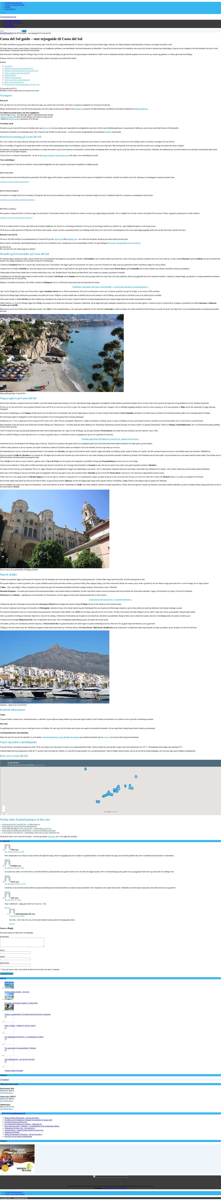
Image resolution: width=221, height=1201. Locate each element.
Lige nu (3, 978)
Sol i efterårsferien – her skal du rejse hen (20, 1059)
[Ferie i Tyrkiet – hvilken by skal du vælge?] (9, 1022)
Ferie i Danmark (10, 27)
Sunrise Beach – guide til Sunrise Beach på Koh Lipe (24, 1130)
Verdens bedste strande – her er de (17, 992)
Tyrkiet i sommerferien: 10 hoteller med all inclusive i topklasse (27, 1014)
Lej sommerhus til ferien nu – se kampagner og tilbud (24, 1037)
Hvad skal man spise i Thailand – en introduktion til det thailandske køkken (32, 1126)
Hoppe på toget (7, 117)
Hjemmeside (4, 963)
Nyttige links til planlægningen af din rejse (22, 84)
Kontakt (7, 7)
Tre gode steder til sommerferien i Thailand (20, 1048)
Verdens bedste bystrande (14, 1071)
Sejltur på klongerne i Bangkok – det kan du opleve (23, 1134)
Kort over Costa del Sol (14, 82)
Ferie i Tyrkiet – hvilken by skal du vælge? (20, 1026)
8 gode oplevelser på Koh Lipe (16, 1122)
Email (2, 957)
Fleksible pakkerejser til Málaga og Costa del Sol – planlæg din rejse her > (110, 439)
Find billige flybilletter (13, 21)
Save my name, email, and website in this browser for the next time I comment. (31, 969)
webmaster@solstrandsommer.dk (114, 1188)
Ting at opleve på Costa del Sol (17, 73)
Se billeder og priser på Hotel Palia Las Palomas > (16, 218)
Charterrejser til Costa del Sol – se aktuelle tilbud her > (110, 600)
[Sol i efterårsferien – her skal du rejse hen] (9, 1055)
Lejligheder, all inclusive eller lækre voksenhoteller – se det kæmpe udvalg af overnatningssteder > (110, 287)
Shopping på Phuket (12, 1132)
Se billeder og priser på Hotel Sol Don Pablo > (15, 182)
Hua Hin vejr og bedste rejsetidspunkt (18, 1136)
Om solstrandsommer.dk (13, 3)
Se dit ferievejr (10, 9)
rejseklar (106, 737)
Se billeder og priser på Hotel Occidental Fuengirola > (17, 200)
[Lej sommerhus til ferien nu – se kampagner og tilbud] (9, 1033)
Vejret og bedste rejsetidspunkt (17, 80)
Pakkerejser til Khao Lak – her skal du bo (20, 1128)
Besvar (7, 859)
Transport (8, 66)
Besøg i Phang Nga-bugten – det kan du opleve (22, 1118)
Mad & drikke (10, 75)
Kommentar (4, 937)
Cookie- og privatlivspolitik (15, 5)
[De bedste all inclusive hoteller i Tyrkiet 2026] (9, 999)
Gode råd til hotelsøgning (14, 23)
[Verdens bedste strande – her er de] (9, 988)
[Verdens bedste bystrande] (9, 1067)
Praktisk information (13, 78)
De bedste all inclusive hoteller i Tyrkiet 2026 (21, 1003)
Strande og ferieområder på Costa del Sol (21, 71)
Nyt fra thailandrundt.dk (15, 1113)
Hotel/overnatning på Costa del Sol (19, 68)
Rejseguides (9, 25)
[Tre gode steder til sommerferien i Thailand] (9, 1044)
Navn (2, 950)
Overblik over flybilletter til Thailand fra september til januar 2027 (28, 1120)
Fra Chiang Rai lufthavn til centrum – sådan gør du (23, 1124)
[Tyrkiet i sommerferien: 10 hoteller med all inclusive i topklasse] (9, 1010)
